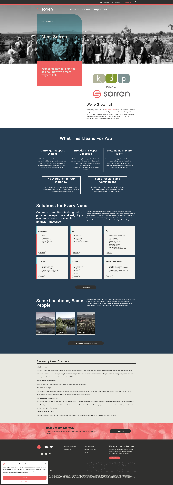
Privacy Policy (24, 481)
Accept (24, 478)
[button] (45, 464)
